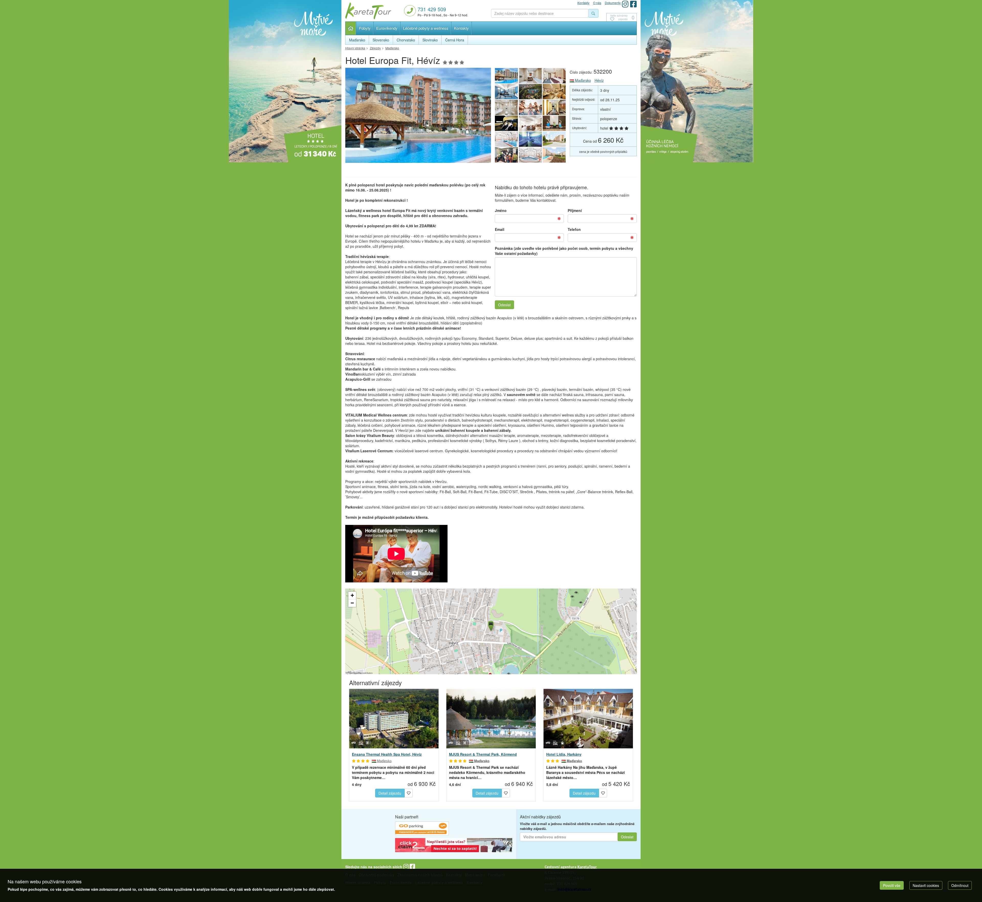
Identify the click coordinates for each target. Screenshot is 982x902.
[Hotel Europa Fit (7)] (506, 139)
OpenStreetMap (355, 672)
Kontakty (461, 28)
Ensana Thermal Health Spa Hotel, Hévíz (387, 754)
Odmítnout (959, 885)
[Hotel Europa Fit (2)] (554, 155)
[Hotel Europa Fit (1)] (418, 117)
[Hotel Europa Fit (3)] (530, 155)
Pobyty (365, 28)
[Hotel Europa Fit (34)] (554, 91)
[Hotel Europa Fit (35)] (530, 91)
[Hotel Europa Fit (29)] (530, 123)
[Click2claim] (453, 845)
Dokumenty (613, 3)
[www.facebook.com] (633, 4)
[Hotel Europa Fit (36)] (506, 91)
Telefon (574, 229)
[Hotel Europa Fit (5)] (554, 139)
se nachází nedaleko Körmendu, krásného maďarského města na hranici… (487, 772)
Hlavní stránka (350, 28)
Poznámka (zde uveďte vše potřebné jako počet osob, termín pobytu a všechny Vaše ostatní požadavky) (564, 251)
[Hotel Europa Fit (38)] (530, 76)
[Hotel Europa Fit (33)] (506, 107)
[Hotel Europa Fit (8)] (554, 123)
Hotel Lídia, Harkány (564, 754)
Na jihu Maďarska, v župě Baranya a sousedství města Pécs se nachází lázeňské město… (585, 772)
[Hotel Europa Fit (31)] (554, 107)
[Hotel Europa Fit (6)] (530, 139)
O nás (597, 3)
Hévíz (599, 80)
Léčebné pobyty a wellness (425, 28)
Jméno (501, 210)
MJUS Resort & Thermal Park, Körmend (483, 754)
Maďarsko (582, 80)
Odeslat (504, 304)
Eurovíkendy (386, 28)
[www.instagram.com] (625, 4)
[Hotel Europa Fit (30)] (506, 123)
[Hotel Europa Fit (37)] (554, 76)
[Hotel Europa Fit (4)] (506, 155)
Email (499, 229)
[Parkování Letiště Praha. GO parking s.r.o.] (422, 829)
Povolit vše (891, 885)
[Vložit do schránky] (409, 792)
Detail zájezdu (389, 793)
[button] (490, 625)
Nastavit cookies (926, 885)
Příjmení (575, 210)
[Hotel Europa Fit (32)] (530, 107)
